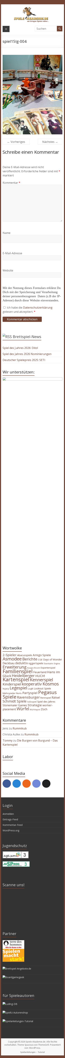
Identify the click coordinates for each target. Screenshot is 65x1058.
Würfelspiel (35, 709)
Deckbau (9, 663)
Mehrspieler (9, 693)
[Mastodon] (16, 783)
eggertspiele (36, 663)
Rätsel (56, 697)
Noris (19, 693)
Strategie (35, 705)
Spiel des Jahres (46, 701)
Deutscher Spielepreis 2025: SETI (24, 360)
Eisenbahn (48, 663)
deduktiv (21, 663)
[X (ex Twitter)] (46, 783)
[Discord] (36, 783)
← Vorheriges (16, 142)
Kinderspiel (12, 684)
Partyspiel (29, 693)
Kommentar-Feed (13, 825)
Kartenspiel (16, 679)
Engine (57, 663)
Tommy (7, 740)
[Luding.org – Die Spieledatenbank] (10, 1004)
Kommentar (11, 183)
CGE (40, 659)
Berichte (29, 659)
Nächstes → (50, 142)
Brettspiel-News (27, 336)
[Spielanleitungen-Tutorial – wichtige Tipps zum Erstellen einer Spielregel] (18, 1021)
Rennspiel (45, 697)
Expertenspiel (48, 667)
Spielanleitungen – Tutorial (32, 1052)
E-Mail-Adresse (12, 253)
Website (8, 270)
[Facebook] (7, 783)
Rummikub (20, 728)
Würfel (23, 708)
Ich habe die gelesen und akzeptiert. (28, 310)
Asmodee (12, 659)
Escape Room (33, 667)
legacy (6, 688)
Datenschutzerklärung (38, 307)
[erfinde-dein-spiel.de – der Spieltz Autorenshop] (15, 1012)
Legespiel (18, 688)
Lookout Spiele (42, 688)
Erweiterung (15, 667)
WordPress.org (11, 830)
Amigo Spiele (42, 655)
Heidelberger (23, 675)
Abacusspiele (24, 655)
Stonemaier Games (15, 705)
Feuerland (39, 672)
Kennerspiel (41, 680)
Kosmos (50, 684)
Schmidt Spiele (15, 701)
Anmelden (8, 813)
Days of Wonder (52, 659)
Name (6, 233)
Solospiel (32, 701)
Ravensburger (28, 697)
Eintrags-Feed (10, 819)
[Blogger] (26, 783)
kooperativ (32, 684)
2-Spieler (9, 655)
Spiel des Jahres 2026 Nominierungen (27, 354)
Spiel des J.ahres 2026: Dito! (20, 348)
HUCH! (40, 676)
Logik (30, 688)
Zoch (44, 709)
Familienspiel (18, 671)
